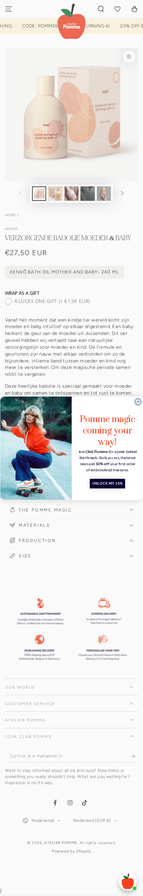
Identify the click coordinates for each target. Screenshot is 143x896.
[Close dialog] (138, 401)
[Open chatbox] (128, 881)
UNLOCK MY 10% (107, 484)
